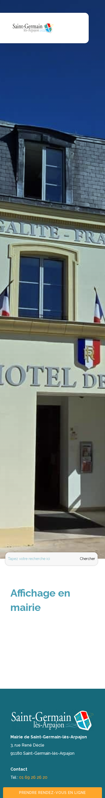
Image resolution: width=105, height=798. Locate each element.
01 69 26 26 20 (33, 777)
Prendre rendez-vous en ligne (52, 793)
